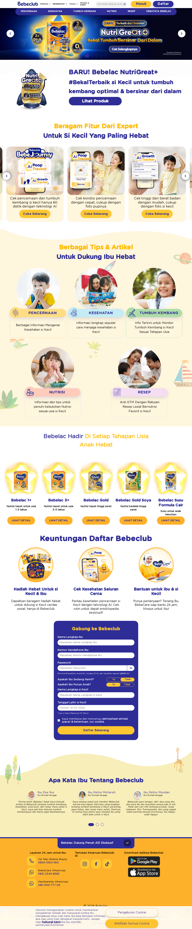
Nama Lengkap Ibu (70, 637)
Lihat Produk (95, 101)
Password (64, 663)
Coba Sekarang (35, 213)
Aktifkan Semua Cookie (131, 923)
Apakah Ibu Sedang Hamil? (76, 679)
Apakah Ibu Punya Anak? (74, 684)
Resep (131, 11)
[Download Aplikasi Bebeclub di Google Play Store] (144, 861)
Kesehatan (55, 11)
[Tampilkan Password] (130, 668)
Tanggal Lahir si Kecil (72, 702)
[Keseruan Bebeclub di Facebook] (96, 864)
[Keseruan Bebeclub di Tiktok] (107, 864)
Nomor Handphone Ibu (73, 650)
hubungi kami (51, 922)
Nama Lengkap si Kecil (73, 689)
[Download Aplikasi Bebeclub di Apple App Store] (144, 872)
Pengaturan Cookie (132, 912)
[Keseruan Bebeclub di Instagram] (84, 864)
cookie (99, 722)
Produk (44, 4)
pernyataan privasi (115, 719)
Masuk (141, 4)
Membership (59, 4)
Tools (73, 4)
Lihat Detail (21, 520)
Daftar (163, 4)
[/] (27, 4)
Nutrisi (112, 11)
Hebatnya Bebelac (158, 11)
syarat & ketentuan (75, 722)
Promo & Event (84, 4)
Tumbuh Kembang (84, 11)
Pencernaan (29, 11)
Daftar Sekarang (96, 730)
